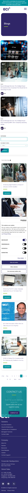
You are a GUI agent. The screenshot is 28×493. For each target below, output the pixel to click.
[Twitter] (13, 483)
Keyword (3, 136)
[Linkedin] (3, 483)
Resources (4, 448)
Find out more (16, 4)
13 (10, 379)
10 (24, 376)
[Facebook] (8, 483)
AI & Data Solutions (6, 424)
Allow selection (14, 266)
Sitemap (3, 490)
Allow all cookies (14, 262)
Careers (3, 452)
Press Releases (5, 450)
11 (26, 376)
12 (8, 379)
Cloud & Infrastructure (7, 427)
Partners (3, 445)
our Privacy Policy (6, 234)
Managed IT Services (6, 432)
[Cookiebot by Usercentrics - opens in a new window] (20, 220)
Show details (21, 258)
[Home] (6, 9)
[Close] (26, 3)
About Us (3, 443)
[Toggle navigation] (25, 9)
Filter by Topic (5, 143)
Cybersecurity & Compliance (9, 429)
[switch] (24, 244)
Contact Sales (5, 434)
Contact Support (5, 455)
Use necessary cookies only (14, 271)
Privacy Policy (11, 490)
